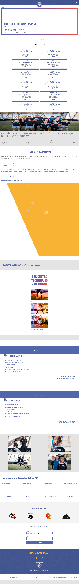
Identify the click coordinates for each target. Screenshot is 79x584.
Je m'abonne (39, 542)
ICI (39, 265)
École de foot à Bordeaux (50, 496)
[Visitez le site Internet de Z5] (13, 516)
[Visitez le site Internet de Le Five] (31, 516)
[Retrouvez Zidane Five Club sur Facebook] (37, 558)
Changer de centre (6, 26)
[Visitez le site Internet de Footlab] (48, 516)
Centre (28, 531)
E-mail (28, 536)
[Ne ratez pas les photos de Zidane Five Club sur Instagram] (42, 558)
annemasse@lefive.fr (14, 30)
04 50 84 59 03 (5, 30)
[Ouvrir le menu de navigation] (3, 2)
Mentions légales (13, 577)
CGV (36, 577)
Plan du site (74, 577)
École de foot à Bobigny (29, 496)
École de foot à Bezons (8, 496)
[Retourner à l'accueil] (42, 3)
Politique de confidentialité (59, 577)
